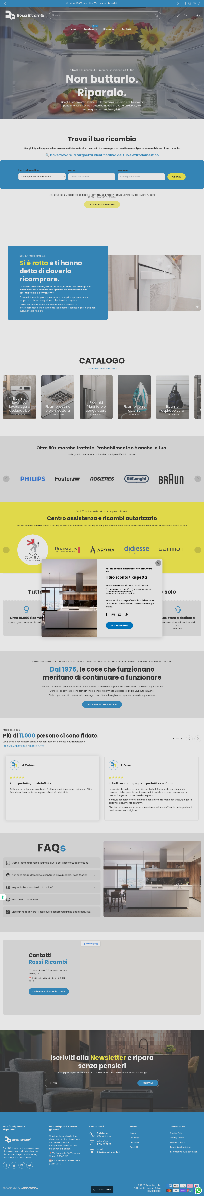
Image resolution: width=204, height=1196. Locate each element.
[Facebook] (185, 3)
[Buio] (196, 15)
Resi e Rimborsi (177, 1142)
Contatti (126, 29)
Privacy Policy (177, 1137)
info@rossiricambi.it (109, 1152)
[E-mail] (194, 3)
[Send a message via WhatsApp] (198, 1190)
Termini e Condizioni (180, 1147)
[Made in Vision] (29, 1188)
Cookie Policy (177, 1133)
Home (73, 29)
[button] (197, 306)
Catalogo (88, 29)
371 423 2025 (104, 1143)
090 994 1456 (104, 1135)
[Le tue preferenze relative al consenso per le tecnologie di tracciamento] (3, 897)
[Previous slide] (5, 3)
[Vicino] (158, 563)
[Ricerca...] (156, 15)
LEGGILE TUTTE (36, 746)
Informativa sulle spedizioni (184, 1151)
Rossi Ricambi (153, 1185)
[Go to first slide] (197, 738)
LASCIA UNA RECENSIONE (15, 746)
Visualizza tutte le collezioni (101, 368)
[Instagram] (190, 3)
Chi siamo (108, 29)
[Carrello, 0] (185, 15)
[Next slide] (178, 3)
